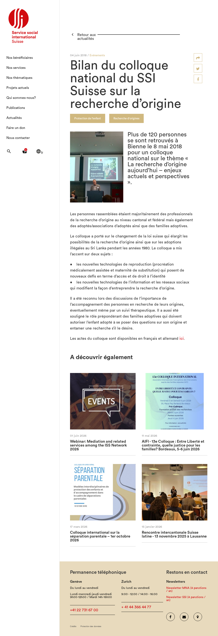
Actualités (14, 118)
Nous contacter (18, 138)
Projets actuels (17, 88)
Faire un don (15, 128)
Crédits (73, 626)
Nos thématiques (19, 78)
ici (181, 338)
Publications (15, 108)
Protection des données (90, 626)
